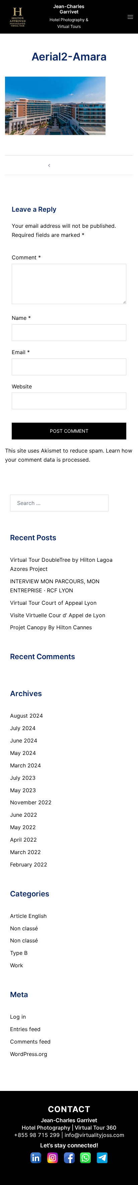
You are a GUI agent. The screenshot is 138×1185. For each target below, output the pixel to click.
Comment (26, 257)
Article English (28, 916)
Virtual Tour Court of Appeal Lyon (53, 602)
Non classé (24, 928)
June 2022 (23, 814)
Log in (18, 1016)
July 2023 (23, 777)
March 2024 (25, 765)
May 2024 (23, 753)
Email (21, 352)
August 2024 (26, 715)
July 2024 (23, 728)
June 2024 (23, 740)
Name (21, 317)
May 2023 (23, 790)
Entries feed (25, 1029)
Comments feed (30, 1041)
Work (16, 965)
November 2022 (31, 802)
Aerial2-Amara (72, 165)
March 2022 (25, 852)
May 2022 (23, 827)
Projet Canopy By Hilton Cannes (51, 627)
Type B (18, 952)
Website (22, 386)
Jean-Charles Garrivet (68, 9)
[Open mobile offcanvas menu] (130, 17)
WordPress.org (28, 1054)
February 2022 (28, 864)
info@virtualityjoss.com (94, 1135)
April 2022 (23, 839)
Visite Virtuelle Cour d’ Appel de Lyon (57, 615)
